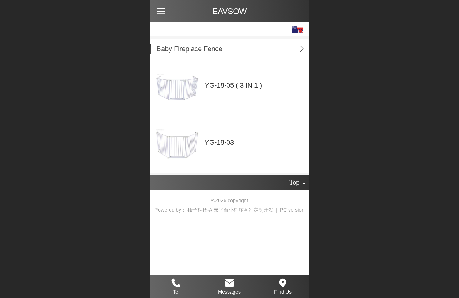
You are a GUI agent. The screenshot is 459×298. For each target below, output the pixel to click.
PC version (292, 210)
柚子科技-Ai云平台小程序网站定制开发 (231, 210)
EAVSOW (229, 11)
